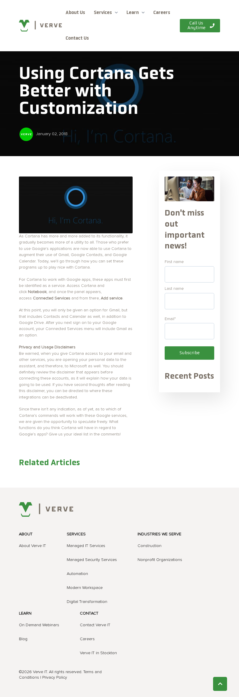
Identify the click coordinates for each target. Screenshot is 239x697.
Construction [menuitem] (149, 546)
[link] (40, 25)
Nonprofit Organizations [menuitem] (160, 560)
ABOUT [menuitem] (26, 534)
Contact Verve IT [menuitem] (95, 625)
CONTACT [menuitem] (89, 613)
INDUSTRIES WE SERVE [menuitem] (159, 534)
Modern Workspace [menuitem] (85, 588)
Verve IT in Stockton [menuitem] (98, 653)
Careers (161, 12)
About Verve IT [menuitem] (32, 546)
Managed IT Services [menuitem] (86, 546)
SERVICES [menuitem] (76, 534)
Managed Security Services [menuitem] (92, 560)
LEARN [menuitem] (25, 613)
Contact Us (77, 38)
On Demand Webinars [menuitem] (39, 625)
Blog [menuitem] (23, 639)
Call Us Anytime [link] (196, 25)
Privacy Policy (54, 677)
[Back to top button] (220, 684)
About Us (75, 12)
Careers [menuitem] (87, 639)
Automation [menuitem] (77, 574)
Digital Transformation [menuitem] (87, 602)
